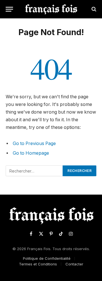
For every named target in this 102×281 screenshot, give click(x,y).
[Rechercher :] (34, 170)
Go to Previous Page (34, 143)
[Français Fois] (51, 9)
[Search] (93, 9)
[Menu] (9, 9)
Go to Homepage (31, 153)
